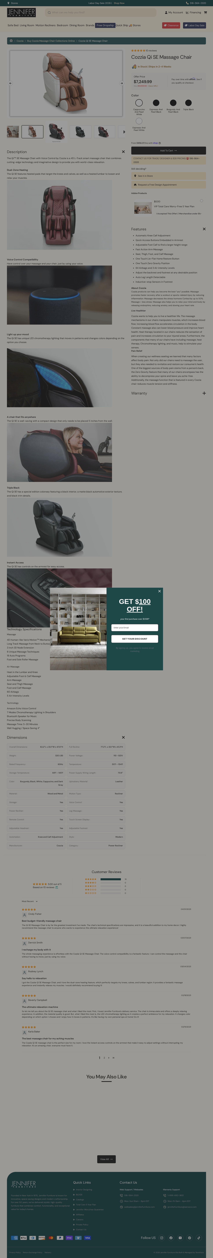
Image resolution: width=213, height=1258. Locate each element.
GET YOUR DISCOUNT (134, 639)
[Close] (159, 591)
